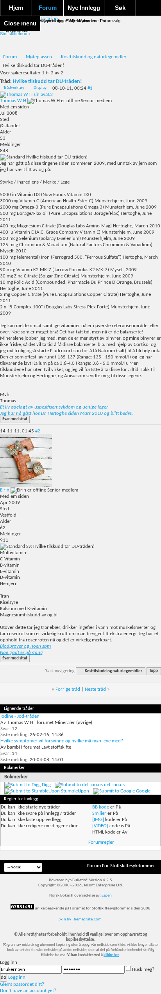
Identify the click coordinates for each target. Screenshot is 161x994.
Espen (107, 895)
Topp (153, 671)
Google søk (21, 20)
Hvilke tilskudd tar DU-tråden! (47, 82)
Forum (48, 7)
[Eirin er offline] (26, 485)
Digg (46, 784)
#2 (37, 431)
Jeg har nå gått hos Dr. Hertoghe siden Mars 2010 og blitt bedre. (66, 413)
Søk (120, 7)
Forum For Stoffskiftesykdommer (121, 865)
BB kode (100, 807)
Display (40, 88)
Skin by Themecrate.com (80, 919)
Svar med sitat (14, 419)
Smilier (99, 813)
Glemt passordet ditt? (22, 984)
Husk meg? (143, 969)
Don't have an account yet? (28, 990)
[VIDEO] (100, 825)
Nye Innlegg (84, 7)
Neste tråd (95, 689)
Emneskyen (77, 20)
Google (143, 791)
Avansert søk (49, 20)
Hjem (16, 7)
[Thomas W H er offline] (27, 94)
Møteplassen (39, 56)
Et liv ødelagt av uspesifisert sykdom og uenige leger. (54, 407)
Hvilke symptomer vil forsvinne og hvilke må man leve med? (61, 741)
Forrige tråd (67, 689)
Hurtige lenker (15, 30)
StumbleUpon (75, 791)
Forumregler (101, 842)
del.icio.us (114, 784)
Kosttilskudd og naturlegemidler (94, 56)
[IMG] (98, 819)
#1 (90, 88)
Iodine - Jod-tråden (19, 716)
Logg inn (16, 977)
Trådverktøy (14, 88)
